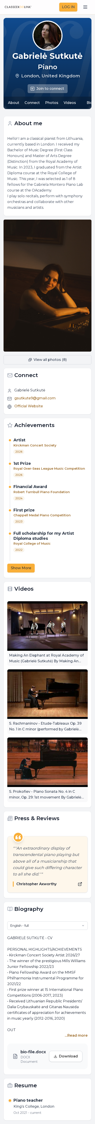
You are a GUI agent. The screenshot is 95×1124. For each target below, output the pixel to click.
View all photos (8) (50, 360)
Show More (21, 568)
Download (68, 1056)
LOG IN (68, 7)
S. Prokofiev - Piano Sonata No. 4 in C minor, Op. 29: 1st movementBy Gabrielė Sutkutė (45, 794)
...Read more (76, 1035)
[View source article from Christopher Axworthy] (80, 884)
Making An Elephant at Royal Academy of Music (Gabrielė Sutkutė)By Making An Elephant (46, 658)
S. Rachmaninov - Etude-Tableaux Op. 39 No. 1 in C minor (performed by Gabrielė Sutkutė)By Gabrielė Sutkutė (45, 726)
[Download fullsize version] (86, 224)
